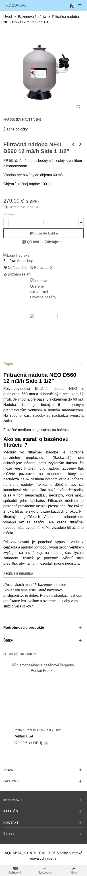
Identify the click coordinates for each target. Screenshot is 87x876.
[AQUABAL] (16, 6)
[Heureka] (16, 255)
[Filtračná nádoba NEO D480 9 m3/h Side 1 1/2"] (73, 144)
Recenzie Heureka (18, 573)
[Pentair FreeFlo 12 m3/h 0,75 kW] (43, 694)
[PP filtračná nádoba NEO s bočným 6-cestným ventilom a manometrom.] (78, 106)
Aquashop (25, 261)
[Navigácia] (79, 5)
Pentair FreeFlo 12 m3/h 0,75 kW (37, 730)
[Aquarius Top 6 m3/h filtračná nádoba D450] (80, 144)
